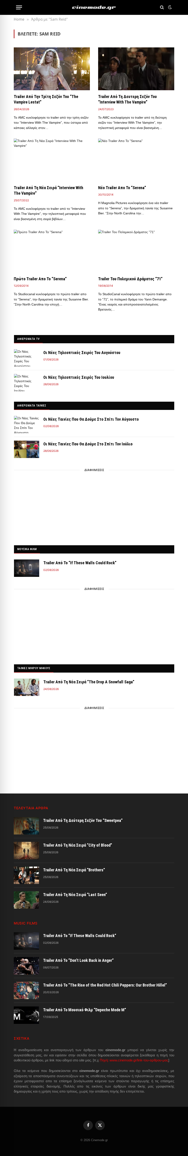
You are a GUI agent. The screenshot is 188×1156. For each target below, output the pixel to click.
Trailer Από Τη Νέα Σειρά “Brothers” (74, 869)
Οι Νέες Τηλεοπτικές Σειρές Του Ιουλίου (78, 377)
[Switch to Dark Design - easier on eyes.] (169, 7)
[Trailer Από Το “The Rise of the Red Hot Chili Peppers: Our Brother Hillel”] (26, 990)
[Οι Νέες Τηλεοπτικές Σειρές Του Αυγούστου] (26, 358)
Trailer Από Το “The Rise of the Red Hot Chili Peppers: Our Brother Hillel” (105, 985)
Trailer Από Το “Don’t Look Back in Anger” (78, 960)
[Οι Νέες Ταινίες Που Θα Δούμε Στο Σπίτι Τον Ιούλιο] (26, 449)
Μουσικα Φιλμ (27, 549)
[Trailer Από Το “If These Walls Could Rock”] (26, 568)
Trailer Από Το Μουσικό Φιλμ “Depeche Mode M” (84, 1009)
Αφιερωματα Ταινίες (31, 405)
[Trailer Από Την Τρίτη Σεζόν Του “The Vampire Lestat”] (52, 68)
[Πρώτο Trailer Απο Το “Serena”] (52, 251)
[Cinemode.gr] (94, 7)
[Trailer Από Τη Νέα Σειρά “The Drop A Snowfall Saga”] (26, 687)
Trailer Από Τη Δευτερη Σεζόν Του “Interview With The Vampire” (127, 99)
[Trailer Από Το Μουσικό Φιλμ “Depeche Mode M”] (26, 1015)
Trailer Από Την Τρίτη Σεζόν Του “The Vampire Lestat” (46, 99)
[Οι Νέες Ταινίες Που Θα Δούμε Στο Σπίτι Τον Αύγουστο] (26, 424)
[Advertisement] (94, 506)
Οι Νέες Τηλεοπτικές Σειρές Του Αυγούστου (81, 352)
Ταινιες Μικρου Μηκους (33, 668)
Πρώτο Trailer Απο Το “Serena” (40, 278)
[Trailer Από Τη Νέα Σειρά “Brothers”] (26, 875)
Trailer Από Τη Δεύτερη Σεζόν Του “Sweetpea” (83, 820)
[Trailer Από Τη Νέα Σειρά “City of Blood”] (26, 850)
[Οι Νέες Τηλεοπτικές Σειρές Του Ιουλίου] (26, 382)
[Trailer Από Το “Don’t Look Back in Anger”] (26, 965)
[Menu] (19, 7)
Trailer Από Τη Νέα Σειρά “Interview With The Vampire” (48, 190)
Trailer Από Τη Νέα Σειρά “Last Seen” (75, 894)
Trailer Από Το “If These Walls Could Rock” (79, 562)
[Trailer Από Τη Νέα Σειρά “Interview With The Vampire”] (52, 160)
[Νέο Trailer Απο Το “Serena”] (136, 160)
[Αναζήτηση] (162, 7)
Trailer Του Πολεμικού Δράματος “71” (130, 278)
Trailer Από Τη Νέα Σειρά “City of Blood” (77, 845)
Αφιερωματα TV (28, 339)
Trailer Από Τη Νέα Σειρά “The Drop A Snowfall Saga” (88, 681)
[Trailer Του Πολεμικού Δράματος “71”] (136, 251)
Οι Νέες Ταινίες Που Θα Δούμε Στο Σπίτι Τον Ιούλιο (88, 444)
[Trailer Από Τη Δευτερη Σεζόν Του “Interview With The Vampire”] (136, 68)
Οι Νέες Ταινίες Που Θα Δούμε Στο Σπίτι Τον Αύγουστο (91, 419)
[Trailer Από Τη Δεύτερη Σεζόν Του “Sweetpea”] (26, 825)
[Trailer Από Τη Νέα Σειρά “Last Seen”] (26, 900)
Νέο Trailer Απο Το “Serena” (122, 187)
